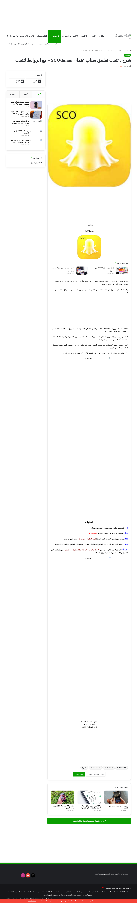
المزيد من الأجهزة (69, 36)
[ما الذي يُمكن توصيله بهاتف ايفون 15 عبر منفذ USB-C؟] (36, 124)
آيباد (83, 36)
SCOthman (121, 767)
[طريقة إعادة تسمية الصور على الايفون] (116, 797)
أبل (102, 36)
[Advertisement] (68, 15)
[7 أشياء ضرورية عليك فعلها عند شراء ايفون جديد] (82, 271)
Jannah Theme (32, 901)
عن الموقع (47, 44)
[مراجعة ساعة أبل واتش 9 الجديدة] (36, 134)
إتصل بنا (9, 44)
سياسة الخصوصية (36, 44)
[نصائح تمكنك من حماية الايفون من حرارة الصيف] (62, 797)
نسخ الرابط (79, 774)
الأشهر (26, 94)
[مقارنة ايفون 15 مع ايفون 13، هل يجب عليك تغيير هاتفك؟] (36, 143)
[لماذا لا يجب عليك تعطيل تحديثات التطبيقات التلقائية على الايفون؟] (89, 797)
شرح (84, 767)
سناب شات (108, 767)
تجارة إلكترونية (26, 36)
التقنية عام (41, 36)
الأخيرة (39, 94)
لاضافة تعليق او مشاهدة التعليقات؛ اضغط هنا (89, 821)
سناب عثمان (94, 767)
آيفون (93, 36)
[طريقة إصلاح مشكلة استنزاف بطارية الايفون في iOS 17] (36, 115)
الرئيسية (54, 44)
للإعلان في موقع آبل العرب (21, 44)
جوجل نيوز (34, 162)
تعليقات (12, 94)
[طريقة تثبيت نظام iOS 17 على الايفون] (122, 271)
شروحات (54, 36)
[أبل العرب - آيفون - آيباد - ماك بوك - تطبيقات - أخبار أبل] (122, 36)
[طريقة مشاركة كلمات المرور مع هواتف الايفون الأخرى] (36, 105)
